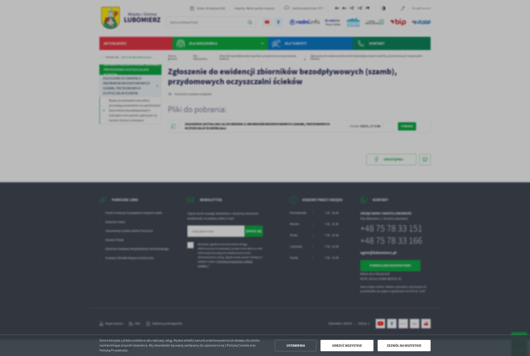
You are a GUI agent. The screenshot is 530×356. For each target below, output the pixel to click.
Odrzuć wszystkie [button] (347, 345)
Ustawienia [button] (296, 345)
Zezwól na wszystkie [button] (404, 345)
